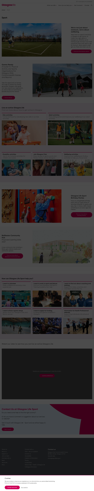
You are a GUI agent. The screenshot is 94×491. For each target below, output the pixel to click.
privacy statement (22, 483)
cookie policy (33, 483)
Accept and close (12, 487)
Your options (24, 487)
